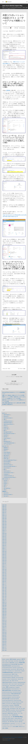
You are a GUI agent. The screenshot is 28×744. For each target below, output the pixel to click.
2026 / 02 (4, 511)
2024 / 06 (4, 538)
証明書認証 (6, 728)
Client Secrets (7, 471)
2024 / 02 (4, 544)
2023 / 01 (4, 563)
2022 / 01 (4, 581)
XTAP (8, 721)
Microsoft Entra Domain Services (7, 692)
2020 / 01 (4, 615)
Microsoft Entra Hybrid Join (6, 693)
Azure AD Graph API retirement (7, 667)
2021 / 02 (4, 597)
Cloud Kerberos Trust (8, 472)
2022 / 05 (4, 575)
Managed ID (17, 687)
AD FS (3, 413)
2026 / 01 (4, 512)
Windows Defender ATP (18, 718)
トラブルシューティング (7, 726)
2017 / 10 (4, 648)
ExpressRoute (4, 679)
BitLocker (20, 669)
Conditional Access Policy (9, 477)
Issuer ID (6, 427)
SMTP (5, 485)
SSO (4, 486)
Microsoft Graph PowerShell (14, 698)
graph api (16, 721)
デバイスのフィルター (5, 724)
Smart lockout (7, 438)
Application (6, 457)
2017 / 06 (4, 650)
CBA (4, 419)
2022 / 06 (4, 573)
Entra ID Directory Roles (19, 677)
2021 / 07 (4, 590)
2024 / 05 (4, 539)
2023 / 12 (4, 547)
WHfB (9, 718)
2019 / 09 (4, 621)
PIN (9, 703)
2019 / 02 (4, 626)
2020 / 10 (4, 602)
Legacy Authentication (5, 685)
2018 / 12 (4, 627)
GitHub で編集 (22, 368)
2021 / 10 (4, 585)
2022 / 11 (4, 566)
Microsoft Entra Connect (9, 433)
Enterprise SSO (16, 675)
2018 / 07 (4, 635)
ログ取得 (13, 726)
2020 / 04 (4, 611)
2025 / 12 (4, 514)
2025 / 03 (4, 526)
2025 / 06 (4, 521)
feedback (23, 28)
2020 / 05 (4, 609)
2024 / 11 (4, 532)
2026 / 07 (4, 506)
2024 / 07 (4, 536)
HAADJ (13, 680)
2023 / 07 (4, 554)
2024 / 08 (4, 535)
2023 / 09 (4, 551)
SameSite (6, 435)
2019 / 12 (4, 617)
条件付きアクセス (22, 726)
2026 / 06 (4, 508)
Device (13, 674)
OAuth (3, 703)
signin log (20, 721)
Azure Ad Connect (13, 669)
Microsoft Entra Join (16, 695)
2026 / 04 (4, 509)
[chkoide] (10, 28)
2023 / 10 (4, 550)
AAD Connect (5, 478)
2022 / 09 (4, 569)
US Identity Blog (17, 716)
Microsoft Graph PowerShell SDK (7, 700)
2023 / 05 (4, 557)
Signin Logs (10, 711)
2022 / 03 (4, 578)
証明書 (3, 728)
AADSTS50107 (7, 414)
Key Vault (6, 496)
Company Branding (17, 670)
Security (5, 436)
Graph (10, 680)
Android (3, 662)
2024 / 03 (4, 542)
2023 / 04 (4, 559)
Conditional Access (8, 421)
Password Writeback (5, 705)
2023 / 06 (4, 556)
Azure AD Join (7, 467)
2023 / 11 (4, 548)
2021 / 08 (4, 588)
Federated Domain (8, 422)
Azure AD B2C (7, 463)
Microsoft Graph (6, 698)
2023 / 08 (4, 553)
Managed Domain (8, 432)
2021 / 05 (4, 593)
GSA (22, 679)
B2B (9, 368)
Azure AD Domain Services (9, 466)
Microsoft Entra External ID (17, 692)
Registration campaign (5, 708)
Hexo (9, 740)
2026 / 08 (4, 505)
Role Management (13, 708)
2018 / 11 (4, 629)
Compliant (6, 474)
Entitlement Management (6, 677)
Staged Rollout (4, 713)
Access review (7, 453)
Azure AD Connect (8, 418)
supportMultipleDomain (9, 443)
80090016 (6, 447)
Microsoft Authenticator (6, 688)
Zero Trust (12, 721)
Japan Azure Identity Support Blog (12, 5)
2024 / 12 (4, 530)
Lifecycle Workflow (13, 685)
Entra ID (13, 677)
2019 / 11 (4, 618)
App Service (6, 455)
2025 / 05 (4, 523)
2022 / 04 (4, 577)
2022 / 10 (4, 567)
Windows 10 (12, 718)
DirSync (5, 483)
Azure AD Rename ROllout (6, 669)
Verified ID (4, 718)
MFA (5, 430)
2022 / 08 (4, 570)
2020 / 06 (4, 608)
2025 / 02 (4, 527)
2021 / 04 (4, 594)
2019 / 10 (4, 620)
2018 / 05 (4, 638)
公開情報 (8, 90)
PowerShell (16, 705)
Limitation (4, 687)
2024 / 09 (4, 533)
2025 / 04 (4, 524)
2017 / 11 (4, 647)
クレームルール (7, 444)
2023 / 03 (4, 560)
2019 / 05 (4, 624)
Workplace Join (7, 441)
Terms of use (14, 737)
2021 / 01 (4, 599)
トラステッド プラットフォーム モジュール (15, 724)
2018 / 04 (4, 639)
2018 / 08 (4, 633)
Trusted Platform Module (6, 716)
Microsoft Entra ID (16, 693)
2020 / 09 (4, 603)
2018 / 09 (4, 632)
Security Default (12, 710)
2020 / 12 (4, 600)
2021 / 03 (4, 596)
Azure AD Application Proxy (10, 460)
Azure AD (5, 368)
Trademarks (20, 737)
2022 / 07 (4, 572)
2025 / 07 (4, 520)
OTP (6, 703)
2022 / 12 (4, 565)
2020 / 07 (4, 606)
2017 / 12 (4, 645)
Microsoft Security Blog (17, 700)
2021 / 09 (4, 587)
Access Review (7, 452)
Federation (19, 679)
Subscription (15, 713)
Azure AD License (20, 667)
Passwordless (11, 705)
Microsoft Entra (6, 690)
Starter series (10, 713)
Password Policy (18, 703)
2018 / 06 (4, 636)
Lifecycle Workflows (19, 685)
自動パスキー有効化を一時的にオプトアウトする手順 (13, 395)
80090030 (6, 449)
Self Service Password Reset (20, 710)
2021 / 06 (4, 591)
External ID (9, 679)
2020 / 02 (4, 614)
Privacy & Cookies (6, 737)
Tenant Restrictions (5, 714)
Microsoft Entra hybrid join (16, 697)
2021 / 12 (4, 583)
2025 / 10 (4, 515)
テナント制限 (23, 723)
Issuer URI (6, 428)
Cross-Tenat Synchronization (6, 674)
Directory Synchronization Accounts (7, 675)
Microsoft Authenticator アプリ (16, 688)
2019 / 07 (4, 623)
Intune (5, 425)
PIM (8, 703)
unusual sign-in (12, 723)
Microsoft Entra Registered (6, 697)
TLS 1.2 (19, 713)
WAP (5, 439)
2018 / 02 (4, 642)
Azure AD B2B (7, 461)
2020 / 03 (4, 612)
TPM (21, 713)
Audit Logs (6, 458)
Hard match (16, 680)
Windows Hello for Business (7, 720)
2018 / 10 (4, 630)
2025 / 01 (4, 529)
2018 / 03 (4, 641)
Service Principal (4, 711)
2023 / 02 (4, 562)
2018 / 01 (4, 644)
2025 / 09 (4, 517)
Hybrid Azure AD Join (8, 424)
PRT (11, 703)
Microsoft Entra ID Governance (7, 695)
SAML (17, 708)
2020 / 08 (4, 605)
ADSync (5, 482)
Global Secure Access (5, 680)
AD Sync (5, 480)
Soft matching (7, 488)
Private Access (12, 706)
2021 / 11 (4, 584)
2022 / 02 (4, 580)
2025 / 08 (4, 518)
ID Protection (14, 682)
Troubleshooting (15, 714)
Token (10, 714)
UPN (5, 489)
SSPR (24, 708)
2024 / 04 (4, 541)
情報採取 (4, 491)
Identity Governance (21, 682)
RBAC (20, 706)
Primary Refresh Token (5, 706)
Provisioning (17, 706)
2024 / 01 (4, 545)
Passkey (14, 703)
